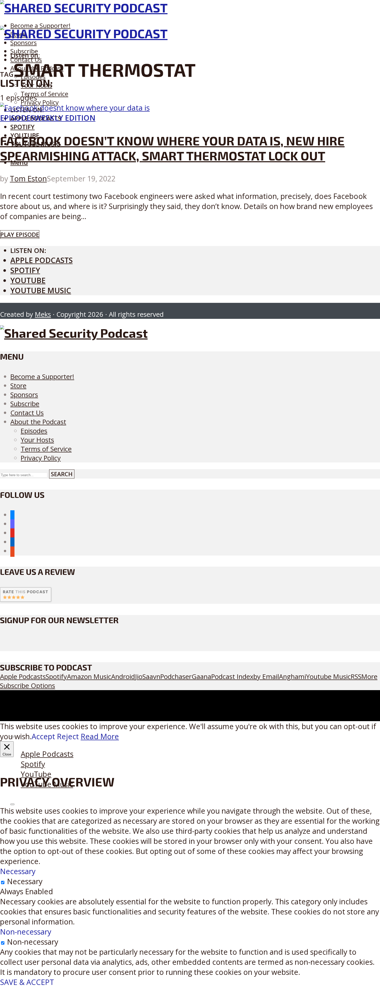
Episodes (17, 118)
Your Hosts (37, 439)
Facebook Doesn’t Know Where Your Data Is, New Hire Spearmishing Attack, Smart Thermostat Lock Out (172, 148)
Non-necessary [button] (25, 932)
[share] (12, 804)
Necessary (24, 881)
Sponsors (23, 42)
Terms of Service (44, 93)
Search (62, 474)
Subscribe (24, 403)
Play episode (19, 234)
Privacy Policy (40, 102)
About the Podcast (38, 421)
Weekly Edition (64, 118)
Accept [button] (43, 736)
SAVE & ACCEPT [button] (27, 982)
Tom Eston (28, 178)
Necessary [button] (17, 871)
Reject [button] (68, 736)
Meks (43, 314)
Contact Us (27, 412)
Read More (100, 736)
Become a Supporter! (40, 25)
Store (18, 385)
